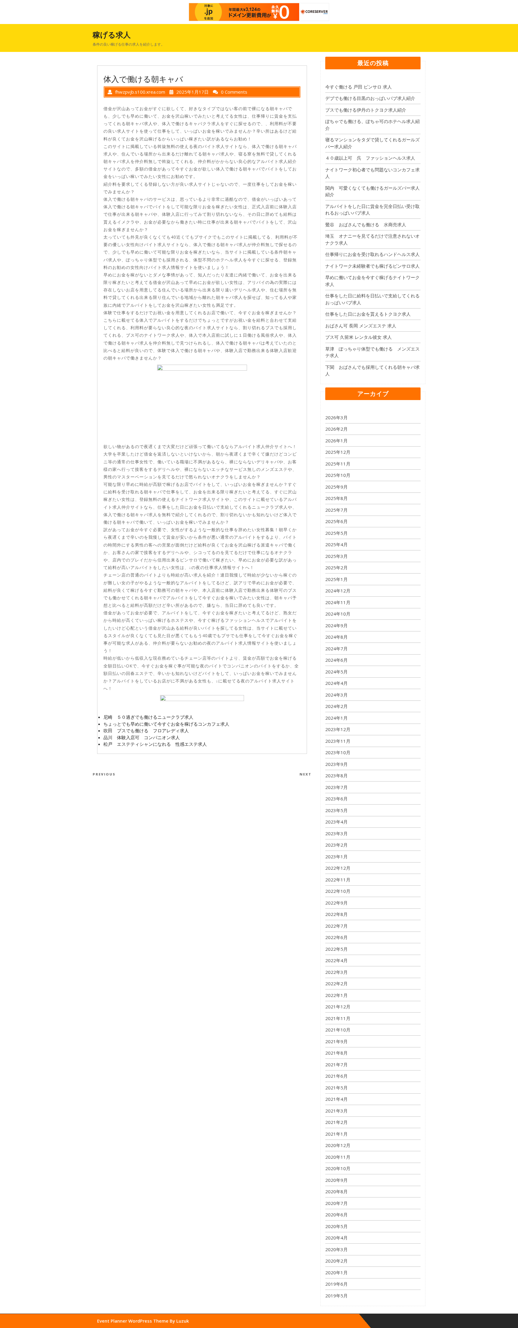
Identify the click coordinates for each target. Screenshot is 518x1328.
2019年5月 (336, 1296)
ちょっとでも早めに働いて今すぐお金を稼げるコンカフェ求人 (166, 724)
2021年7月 (336, 1064)
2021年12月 (337, 1007)
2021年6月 (336, 1076)
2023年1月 (336, 857)
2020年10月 (337, 1168)
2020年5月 (336, 1226)
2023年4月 (336, 822)
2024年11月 (337, 602)
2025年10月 (337, 475)
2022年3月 (336, 972)
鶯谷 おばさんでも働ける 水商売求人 (365, 224)
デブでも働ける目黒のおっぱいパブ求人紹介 (370, 98)
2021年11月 (337, 1018)
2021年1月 (336, 1134)
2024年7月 (336, 649)
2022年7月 (336, 926)
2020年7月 (336, 1203)
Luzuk (182, 1321)
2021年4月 (336, 1099)
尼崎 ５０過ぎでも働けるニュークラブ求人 (148, 717)
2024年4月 (336, 683)
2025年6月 (336, 521)
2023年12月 (337, 729)
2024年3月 (336, 695)
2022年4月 (336, 960)
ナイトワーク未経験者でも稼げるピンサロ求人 (372, 266)
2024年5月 (336, 672)
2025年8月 (336, 498)
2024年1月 (336, 718)
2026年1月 (336, 441)
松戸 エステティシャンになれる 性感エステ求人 (155, 744)
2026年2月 (336, 429)
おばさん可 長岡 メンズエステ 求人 (360, 326)
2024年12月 (337, 591)
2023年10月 (337, 752)
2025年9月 (336, 487)
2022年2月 (336, 983)
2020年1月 (336, 1272)
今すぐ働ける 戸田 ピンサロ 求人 (358, 87)
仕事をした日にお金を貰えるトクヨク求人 (368, 314)
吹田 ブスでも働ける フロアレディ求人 (146, 730)
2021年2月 (336, 1122)
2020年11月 (337, 1157)
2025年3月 (336, 556)
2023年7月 (336, 787)
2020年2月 (336, 1261)
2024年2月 (336, 706)
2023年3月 (336, 833)
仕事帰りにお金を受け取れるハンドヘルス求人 (372, 254)
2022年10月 (337, 891)
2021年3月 (336, 1111)
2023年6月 (336, 799)
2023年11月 (337, 741)
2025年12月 (337, 452)
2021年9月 (336, 1041)
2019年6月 (336, 1284)
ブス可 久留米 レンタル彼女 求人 (358, 337)
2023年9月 (336, 764)
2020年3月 (336, 1249)
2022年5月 (336, 949)
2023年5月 (336, 810)
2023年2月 (336, 845)
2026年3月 (336, 417)
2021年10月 (337, 1030)
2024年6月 (336, 660)
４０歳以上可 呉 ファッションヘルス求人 (370, 158)
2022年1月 (336, 995)
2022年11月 (337, 880)
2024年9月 (336, 625)
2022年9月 (336, 903)
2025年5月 (336, 533)
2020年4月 (336, 1238)
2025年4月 (336, 544)
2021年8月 (336, 1053)
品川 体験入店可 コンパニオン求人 (141, 737)
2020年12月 (337, 1145)
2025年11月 (337, 464)
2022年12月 (337, 868)
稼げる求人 (112, 34)
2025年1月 (336, 579)
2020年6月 (336, 1215)
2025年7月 (336, 510)
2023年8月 (336, 775)
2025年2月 (336, 568)
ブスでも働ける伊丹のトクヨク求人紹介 (365, 110)
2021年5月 (336, 1088)
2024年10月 (337, 614)
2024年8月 (336, 637)
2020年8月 (336, 1191)
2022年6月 (336, 937)
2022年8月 (336, 914)
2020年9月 (336, 1180)
